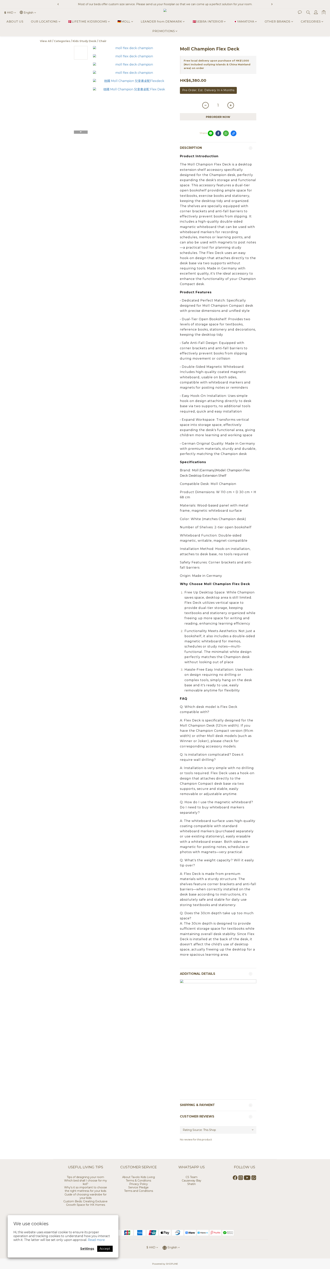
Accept (104, 1248)
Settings (87, 1248)
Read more (96, 1240)
